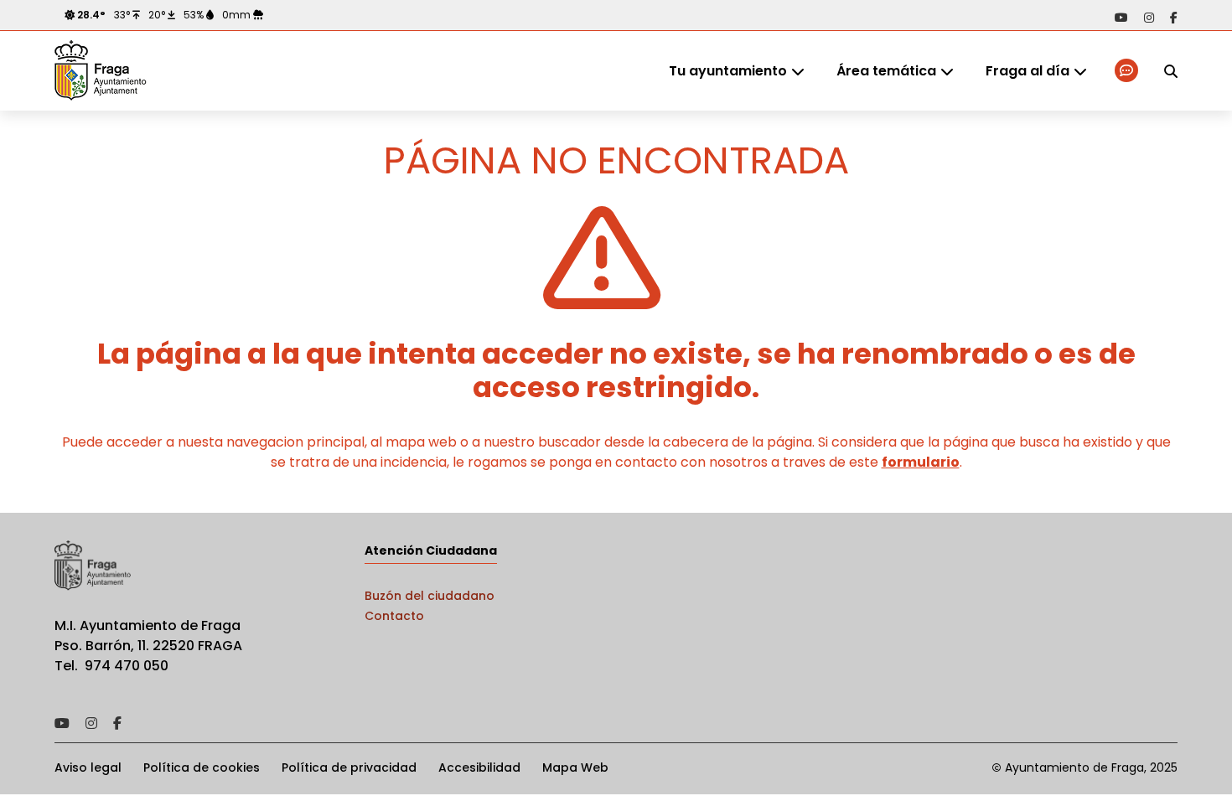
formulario (921, 462)
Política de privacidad (349, 767)
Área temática (886, 70)
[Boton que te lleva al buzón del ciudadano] (1128, 70)
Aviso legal (88, 767)
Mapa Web (575, 767)
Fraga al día (1027, 70)
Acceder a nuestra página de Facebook (1174, 17)
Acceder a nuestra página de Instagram (1149, 17)
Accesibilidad (479, 767)
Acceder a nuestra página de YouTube (1121, 17)
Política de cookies (201, 767)
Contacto (394, 615)
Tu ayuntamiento (728, 70)
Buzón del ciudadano (429, 595)
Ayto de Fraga (100, 71)
